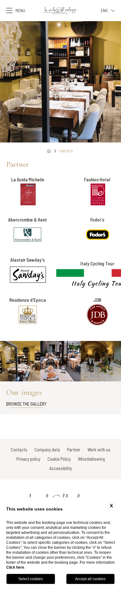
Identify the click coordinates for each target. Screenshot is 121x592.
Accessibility (60, 468)
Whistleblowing (91, 459)
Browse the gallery (26, 404)
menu (20, 10)
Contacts (19, 449)
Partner (66, 151)
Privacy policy (28, 459)
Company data (47, 449)
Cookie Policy (59, 459)
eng (104, 10)
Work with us (98, 449)
